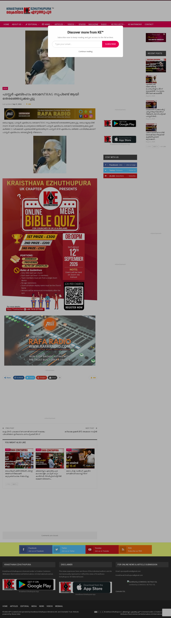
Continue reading (85, 51)
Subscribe (110, 44)
